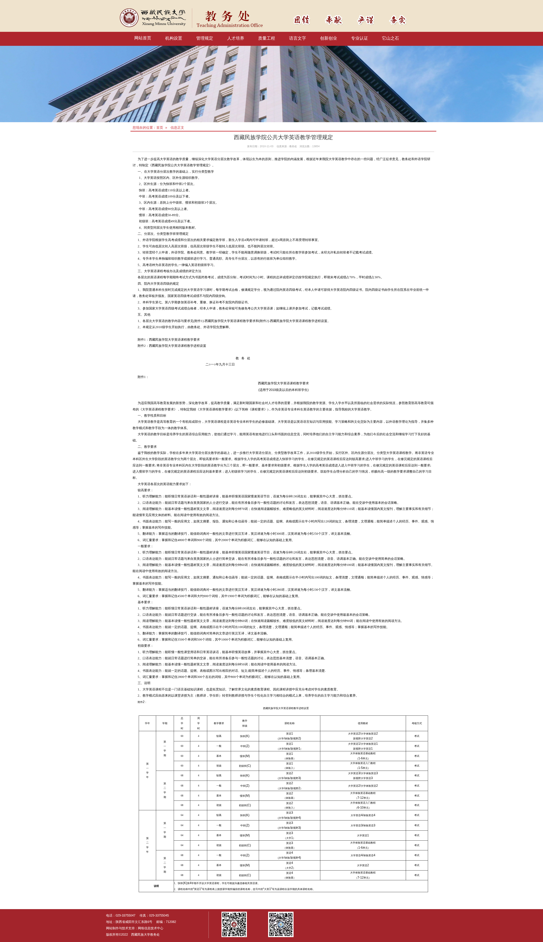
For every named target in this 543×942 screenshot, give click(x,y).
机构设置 (173, 38)
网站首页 (142, 38)
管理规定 (204, 38)
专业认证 (359, 38)
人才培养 (235, 38)
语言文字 (297, 38)
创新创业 (328, 38)
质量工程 (266, 38)
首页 (159, 127)
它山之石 (390, 38)
